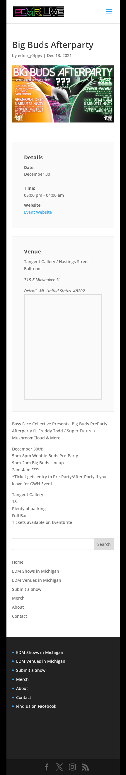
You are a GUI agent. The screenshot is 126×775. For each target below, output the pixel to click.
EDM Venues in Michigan (36, 580)
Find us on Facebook (36, 706)
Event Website (38, 212)
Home (17, 562)
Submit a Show (26, 589)
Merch (18, 598)
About (18, 607)
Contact (19, 616)
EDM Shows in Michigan (35, 571)
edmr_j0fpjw (30, 55)
